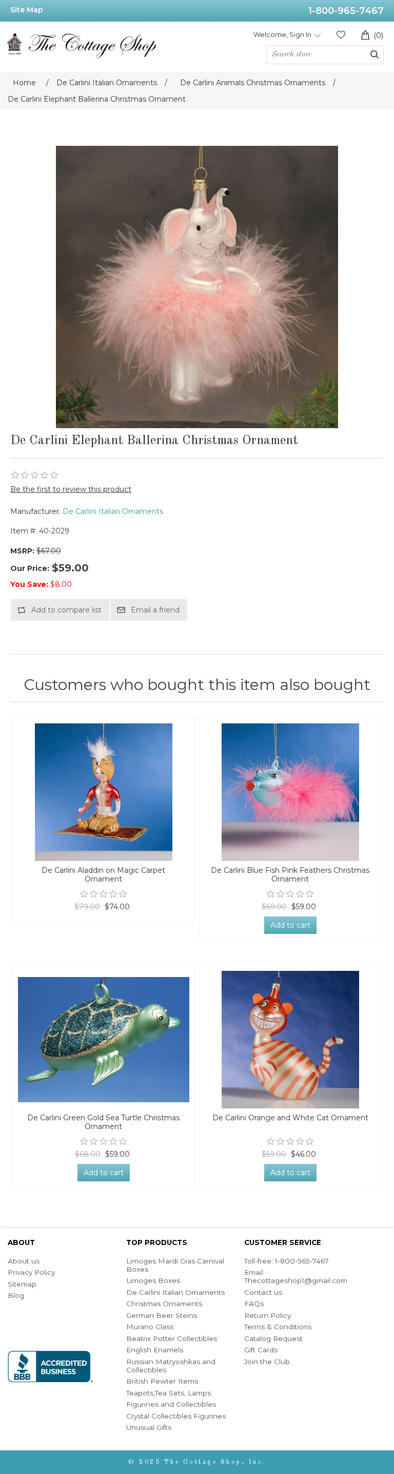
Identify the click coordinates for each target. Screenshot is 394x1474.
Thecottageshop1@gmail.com (295, 1280)
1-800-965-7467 (346, 10)
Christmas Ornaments (164, 1303)
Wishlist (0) (340, 34)
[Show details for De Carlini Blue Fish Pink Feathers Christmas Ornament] (291, 792)
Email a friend (155, 610)
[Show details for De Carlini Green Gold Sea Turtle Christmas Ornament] (104, 1039)
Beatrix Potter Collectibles (171, 1338)
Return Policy (267, 1315)
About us (24, 1261)
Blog (16, 1295)
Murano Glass (149, 1327)
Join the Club (267, 1361)
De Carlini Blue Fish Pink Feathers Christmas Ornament (290, 875)
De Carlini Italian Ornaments (113, 511)
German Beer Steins (161, 1315)
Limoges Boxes (153, 1280)
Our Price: (29, 568)
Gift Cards (261, 1350)
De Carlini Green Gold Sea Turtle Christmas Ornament (103, 1122)
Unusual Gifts (148, 1427)
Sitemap (22, 1284)
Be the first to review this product (70, 489)
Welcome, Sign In (282, 34)
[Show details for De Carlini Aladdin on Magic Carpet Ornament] (104, 792)
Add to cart (290, 925)
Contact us (263, 1292)
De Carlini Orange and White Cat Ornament (290, 1118)
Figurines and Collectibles (171, 1404)
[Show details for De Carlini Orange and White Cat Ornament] (291, 1039)
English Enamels (154, 1350)
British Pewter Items (162, 1381)
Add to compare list (66, 610)
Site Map (26, 9)
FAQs (254, 1303)
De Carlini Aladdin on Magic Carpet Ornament (103, 875)
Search (374, 54)
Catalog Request (273, 1338)
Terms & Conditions (277, 1327)
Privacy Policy (31, 1272)
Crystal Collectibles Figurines (176, 1416)
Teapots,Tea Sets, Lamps (168, 1393)
